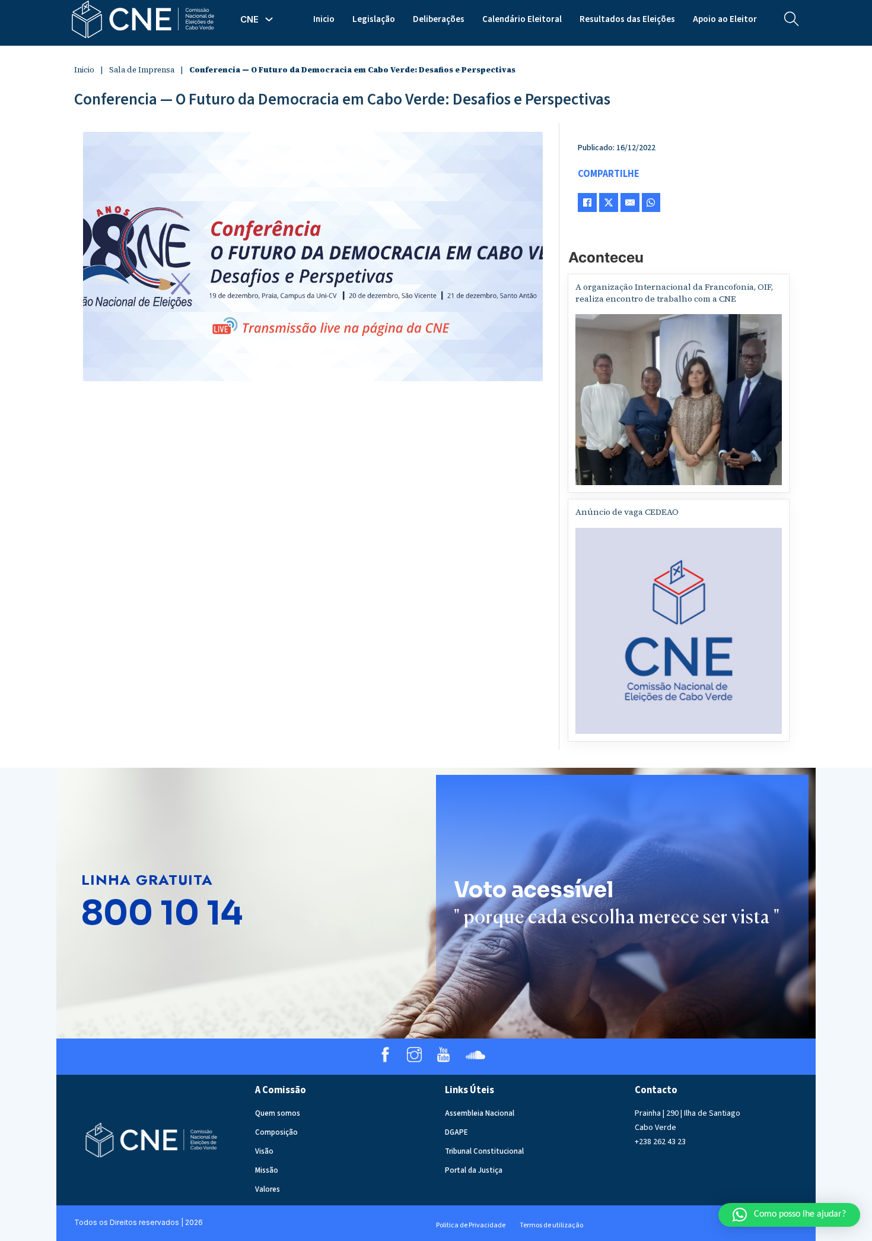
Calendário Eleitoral (522, 19)
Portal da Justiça (473, 1170)
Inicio (324, 19)
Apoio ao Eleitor (725, 19)
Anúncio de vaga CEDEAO (627, 512)
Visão (264, 1151)
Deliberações (438, 19)
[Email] (629, 202)
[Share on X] (608, 202)
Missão (266, 1170)
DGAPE (456, 1132)
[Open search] (791, 19)
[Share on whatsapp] (651, 202)
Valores (267, 1189)
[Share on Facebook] (587, 202)
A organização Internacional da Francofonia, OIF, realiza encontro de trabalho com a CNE (674, 293)
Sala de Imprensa (141, 70)
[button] (789, 1215)
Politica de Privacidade (470, 1225)
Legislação (373, 19)
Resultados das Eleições (627, 19)
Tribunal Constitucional (484, 1151)
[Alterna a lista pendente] (269, 19)
